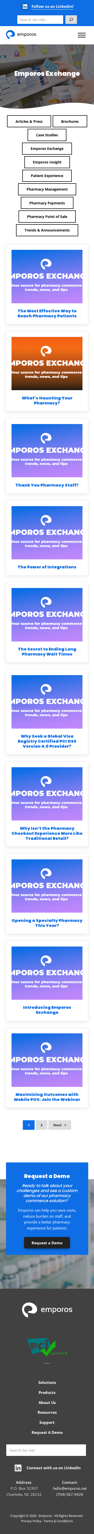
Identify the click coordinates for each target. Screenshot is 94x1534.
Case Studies (47, 135)
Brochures (70, 121)
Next (57, 1125)
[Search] (71, 19)
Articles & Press (29, 121)
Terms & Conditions (58, 1521)
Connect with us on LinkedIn (54, 1467)
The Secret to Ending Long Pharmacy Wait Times (47, 652)
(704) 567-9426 (69, 1494)
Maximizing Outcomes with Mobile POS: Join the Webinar (47, 1097)
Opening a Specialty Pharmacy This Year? (47, 923)
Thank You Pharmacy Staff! (47, 485)
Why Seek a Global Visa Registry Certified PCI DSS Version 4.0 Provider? (47, 741)
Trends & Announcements (47, 230)
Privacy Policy (31, 1521)
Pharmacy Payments (47, 203)
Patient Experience (47, 175)
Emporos (45, 1515)
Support (47, 1422)
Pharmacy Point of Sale (47, 216)
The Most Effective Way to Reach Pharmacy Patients (47, 314)
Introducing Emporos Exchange (47, 1010)
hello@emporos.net (70, 1488)
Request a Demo (47, 1242)
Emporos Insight (47, 162)
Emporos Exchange (47, 148)
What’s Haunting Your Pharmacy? (47, 401)
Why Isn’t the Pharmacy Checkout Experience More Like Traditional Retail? (47, 833)
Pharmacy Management (47, 189)
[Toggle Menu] (82, 35)
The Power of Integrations (47, 567)
